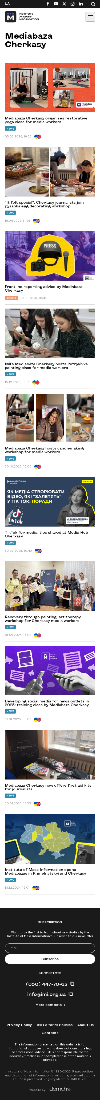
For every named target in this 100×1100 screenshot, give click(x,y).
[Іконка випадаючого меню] (90, 16)
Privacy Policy (19, 1025)
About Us (85, 1025)
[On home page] (16, 17)
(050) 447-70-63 (46, 984)
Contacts (50, 1033)
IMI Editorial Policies (55, 1025)
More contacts (48, 1005)
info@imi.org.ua (46, 994)
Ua (7, 4)
